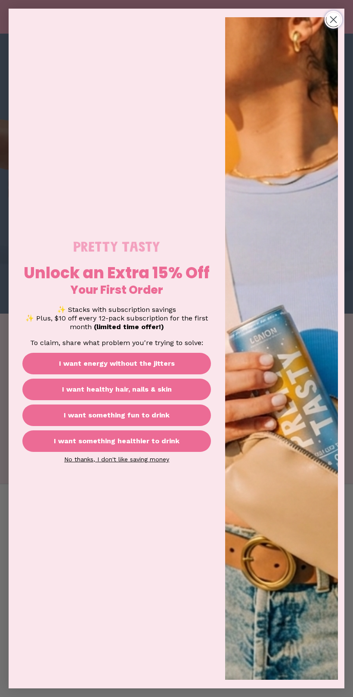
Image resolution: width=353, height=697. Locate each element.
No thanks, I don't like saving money (116, 459)
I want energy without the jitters (117, 363)
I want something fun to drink (117, 415)
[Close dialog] (333, 19)
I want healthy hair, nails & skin (117, 389)
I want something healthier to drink (117, 441)
